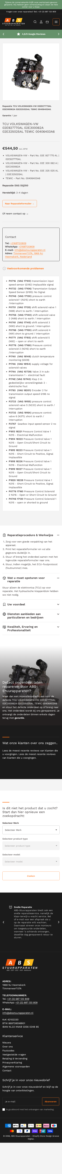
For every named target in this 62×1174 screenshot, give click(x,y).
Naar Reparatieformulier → (19, 203)
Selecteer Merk (10, 823)
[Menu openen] (56, 21)
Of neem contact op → (15, 213)
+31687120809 (18, 243)
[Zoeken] (35, 21)
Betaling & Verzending (14, 1058)
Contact (6, 1070)
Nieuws (6, 1042)
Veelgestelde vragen (14, 1054)
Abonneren (51, 1101)
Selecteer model (11, 854)
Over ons (7, 1046)
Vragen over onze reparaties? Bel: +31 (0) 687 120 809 (31, 12)
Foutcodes (8, 1050)
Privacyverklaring (12, 1062)
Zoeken (31, 876)
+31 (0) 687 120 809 (18, 998)
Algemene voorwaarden (16, 1066)
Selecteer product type (15, 838)
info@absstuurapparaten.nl (29, 250)
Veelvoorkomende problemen (25, 268)
